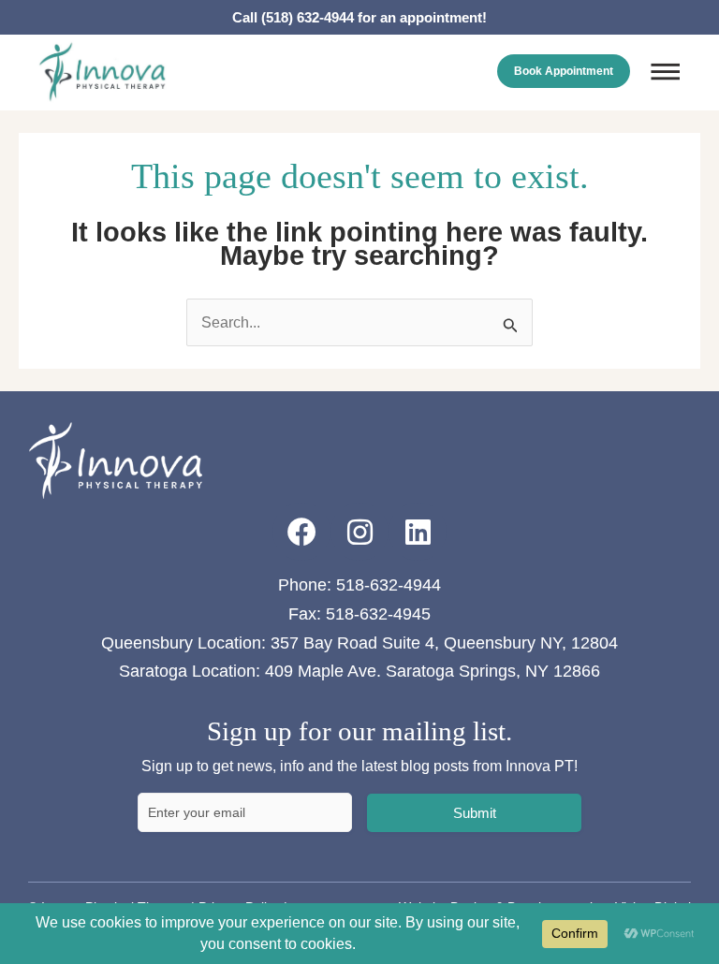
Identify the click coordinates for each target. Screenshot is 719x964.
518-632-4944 (388, 585)
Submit (474, 813)
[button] (665, 74)
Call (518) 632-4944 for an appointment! (359, 17)
